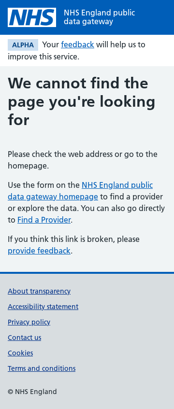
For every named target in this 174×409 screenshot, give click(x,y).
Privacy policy (29, 322)
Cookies (20, 353)
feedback (77, 44)
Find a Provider (44, 220)
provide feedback (39, 250)
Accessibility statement (43, 306)
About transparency (39, 291)
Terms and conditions (41, 368)
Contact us (24, 337)
